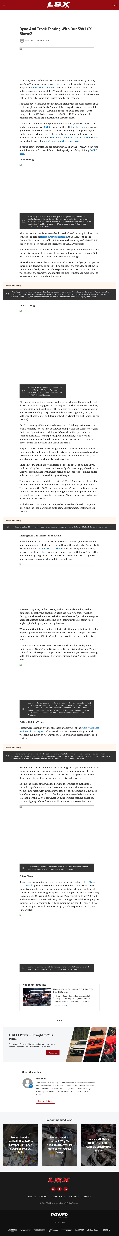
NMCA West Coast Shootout (51, 548)
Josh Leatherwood (60, 1006)
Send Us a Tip (59, 1196)
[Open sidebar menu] (3, 4)
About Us (32, 1196)
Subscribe (53, 1053)
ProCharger (77, 127)
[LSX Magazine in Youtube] (65, 1189)
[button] (59, 61)
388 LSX (47, 127)
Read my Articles (45, 1101)
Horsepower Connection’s (53, 236)
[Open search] (114, 5)
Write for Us (74, 1196)
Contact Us (44, 1196)
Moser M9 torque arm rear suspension (71, 137)
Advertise (87, 1196)
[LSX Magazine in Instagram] (53, 1189)
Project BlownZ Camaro (43, 87)
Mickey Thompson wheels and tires (59, 141)
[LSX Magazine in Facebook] (59, 1189)
